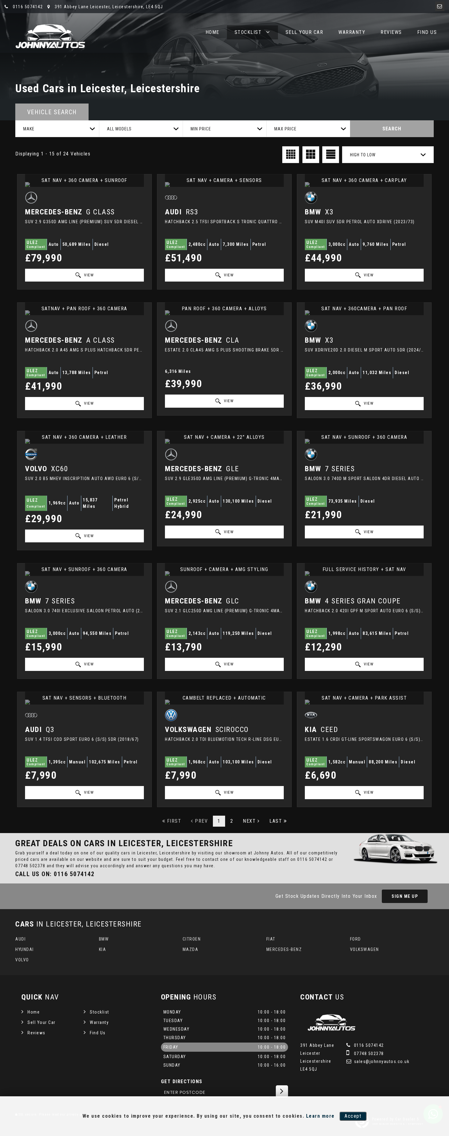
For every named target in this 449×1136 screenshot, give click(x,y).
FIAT (271, 939)
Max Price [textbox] (285, 128)
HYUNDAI (24, 949)
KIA (102, 949)
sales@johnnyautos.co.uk (380, 1061)
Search (391, 129)
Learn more (320, 1116)
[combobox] (57, 128)
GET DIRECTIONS (182, 1081)
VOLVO (22, 959)
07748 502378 (30, 865)
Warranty (351, 32)
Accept (353, 1116)
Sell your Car (304, 32)
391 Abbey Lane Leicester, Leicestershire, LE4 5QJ (108, 6)
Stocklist (248, 32)
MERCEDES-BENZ (284, 949)
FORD (355, 939)
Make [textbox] (29, 128)
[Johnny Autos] (50, 37)
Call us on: (54, 874)
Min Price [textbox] (201, 128)
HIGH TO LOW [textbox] (363, 154)
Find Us (427, 32)
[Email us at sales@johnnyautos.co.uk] (439, 6)
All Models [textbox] (119, 128)
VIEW (88, 275)
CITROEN (192, 939)
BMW (104, 939)
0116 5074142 (27, 6)
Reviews (391, 32)
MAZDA (191, 949)
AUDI (20, 939)
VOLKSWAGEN (364, 949)
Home (212, 32)
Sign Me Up (405, 896)
